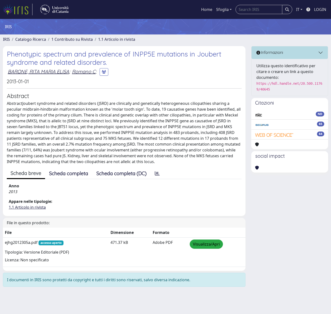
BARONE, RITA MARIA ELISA (38, 71)
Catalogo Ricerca (30, 39)
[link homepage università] (54, 9)
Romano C (83, 71)
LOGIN (320, 9)
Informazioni (271, 52)
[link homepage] (17, 9)
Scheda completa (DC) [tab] (121, 173)
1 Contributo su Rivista (72, 39)
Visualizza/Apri (206, 244)
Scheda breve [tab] (26, 173)
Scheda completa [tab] (68, 173)
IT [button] (297, 9)
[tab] (157, 173)
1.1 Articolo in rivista (116, 39)
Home (206, 9)
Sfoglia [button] (222, 9)
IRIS (6, 39)
